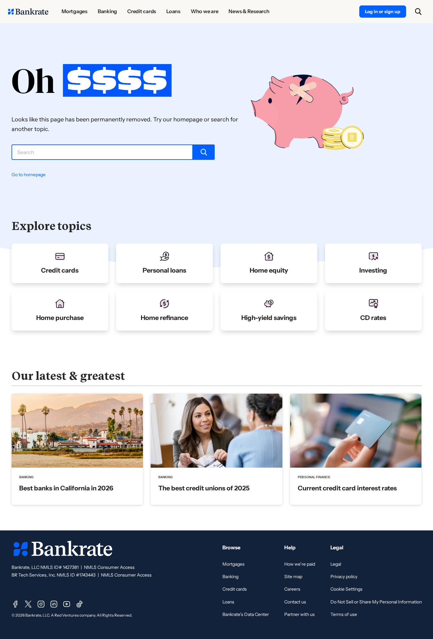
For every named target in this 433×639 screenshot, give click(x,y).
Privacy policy (343, 576)
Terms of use (343, 614)
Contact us (295, 602)
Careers (292, 589)
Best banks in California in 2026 (66, 488)
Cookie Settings (346, 589)
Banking (230, 576)
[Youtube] (67, 604)
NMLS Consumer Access (109, 567)
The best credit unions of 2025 (204, 488)
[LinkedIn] (54, 604)
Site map (293, 576)
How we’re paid (299, 564)
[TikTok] (79, 604)
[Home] (28, 11)
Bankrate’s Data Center (245, 614)
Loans (228, 602)
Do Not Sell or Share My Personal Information (376, 602)
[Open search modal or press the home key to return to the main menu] (418, 11)
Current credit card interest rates (347, 488)
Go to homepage (29, 174)
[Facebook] (15, 604)
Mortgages (233, 564)
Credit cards (234, 589)
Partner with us (299, 614)
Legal (335, 564)
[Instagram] (41, 604)
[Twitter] (28, 604)
